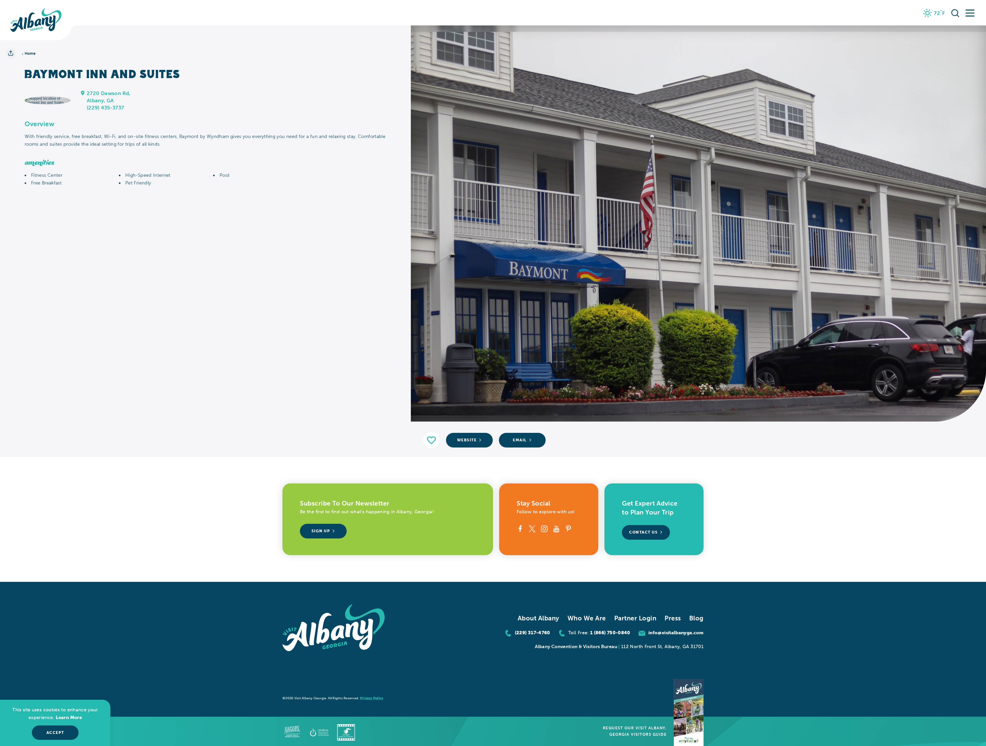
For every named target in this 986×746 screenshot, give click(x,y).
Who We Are (586, 618)
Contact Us (643, 532)
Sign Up (320, 531)
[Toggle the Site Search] (955, 12)
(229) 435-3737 (105, 108)
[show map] (83, 93)
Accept (55, 732)
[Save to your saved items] (431, 440)
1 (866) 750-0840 (610, 633)
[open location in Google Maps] (48, 100)
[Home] (36, 20)
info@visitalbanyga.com (676, 633)
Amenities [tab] (39, 162)
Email (520, 440)
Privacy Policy (371, 698)
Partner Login (635, 618)
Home (30, 53)
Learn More (69, 717)
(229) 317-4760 (532, 633)
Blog (696, 618)
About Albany (538, 618)
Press (673, 618)
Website (467, 440)
